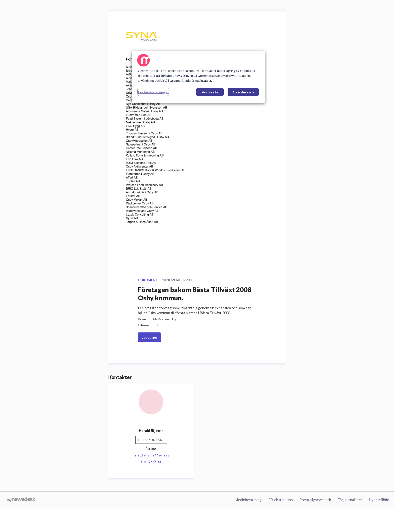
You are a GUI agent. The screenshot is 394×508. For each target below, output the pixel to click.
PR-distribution (280, 499)
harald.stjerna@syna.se (151, 455)
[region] (198, 77)
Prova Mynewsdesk (315, 499)
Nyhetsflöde (379, 499)
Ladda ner (149, 337)
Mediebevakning (248, 499)
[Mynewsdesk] (21, 500)
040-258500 (151, 461)
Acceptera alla (243, 92)
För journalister (350, 499)
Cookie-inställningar (153, 92)
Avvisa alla (210, 92)
